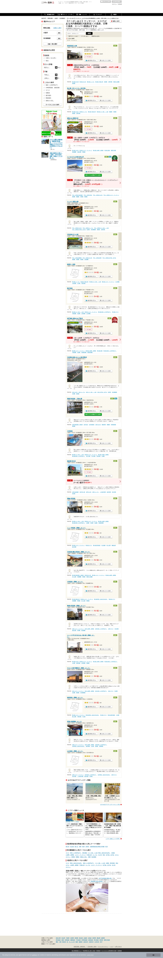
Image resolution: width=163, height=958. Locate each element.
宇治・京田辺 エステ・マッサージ (111, 195)
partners (34, 955)
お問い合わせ (118, 946)
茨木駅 (73, 493)
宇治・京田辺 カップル (88, 228)
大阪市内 (85, 942)
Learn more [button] (90, 955)
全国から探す (57, 28)
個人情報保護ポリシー (77, 950)
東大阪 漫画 (107, 150)
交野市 (87, 846)
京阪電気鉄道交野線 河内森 (97, 846)
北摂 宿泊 (86, 424)
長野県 (94, 938)
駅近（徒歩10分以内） (104, 853)
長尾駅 (73, 113)
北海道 (90, 938)
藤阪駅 (110, 111)
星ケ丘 (76, 846)
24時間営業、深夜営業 (53, 87)
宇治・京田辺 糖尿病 (77, 257)
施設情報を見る (91, 60)
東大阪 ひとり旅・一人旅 (102, 111)
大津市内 (96, 942)
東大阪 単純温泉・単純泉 (78, 575)
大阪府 (85, 938)
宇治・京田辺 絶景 (97, 257)
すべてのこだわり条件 (52, 104)
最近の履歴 (117, 1)
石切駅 (73, 393)
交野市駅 (110, 81)
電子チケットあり (73, 36)
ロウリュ (68, 857)
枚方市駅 (74, 547)
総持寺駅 (109, 492)
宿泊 (104, 855)
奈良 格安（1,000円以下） (101, 691)
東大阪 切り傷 (75, 81)
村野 (80, 846)
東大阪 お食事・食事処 (98, 150)
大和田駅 (74, 283)
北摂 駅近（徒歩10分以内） (78, 746)
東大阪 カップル (90, 81)
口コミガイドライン (103, 946)
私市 (106, 846)
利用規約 (98, 950)
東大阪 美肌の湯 (76, 599)
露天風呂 (84, 853)
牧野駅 (77, 259)
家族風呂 (48, 98)
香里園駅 (74, 152)
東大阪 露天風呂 (96, 545)
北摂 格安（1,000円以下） (101, 628)
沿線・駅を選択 (52, 44)
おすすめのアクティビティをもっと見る (110, 804)
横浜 (57, 942)
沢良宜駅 (117, 628)
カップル (95, 855)
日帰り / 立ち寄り (51, 58)
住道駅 (78, 313)
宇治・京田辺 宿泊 (88, 195)
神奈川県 (58, 938)
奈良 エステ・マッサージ (78, 691)
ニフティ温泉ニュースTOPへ (113, 838)
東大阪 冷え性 (83, 81)
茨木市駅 (114, 492)
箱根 (62, 940)
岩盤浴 (73, 857)
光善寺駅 (79, 152)
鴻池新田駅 (83, 352)
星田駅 (105, 81)
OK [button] (153, 955)
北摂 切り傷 (82, 492)
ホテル (117, 855)
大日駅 (78, 283)
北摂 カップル (95, 492)
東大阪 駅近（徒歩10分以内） (101, 599)
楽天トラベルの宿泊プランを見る (93, 175)
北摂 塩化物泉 (75, 492)
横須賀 (64, 942)
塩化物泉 (93, 857)
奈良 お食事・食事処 (89, 691)
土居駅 (103, 456)
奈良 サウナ (111, 691)
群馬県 (76, 938)
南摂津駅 (78, 663)
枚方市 (67, 846)
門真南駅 (74, 313)
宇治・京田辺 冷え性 (97, 195)
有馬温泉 (67, 940)
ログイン (114, 4)
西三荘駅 (88, 456)
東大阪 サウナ (115, 312)
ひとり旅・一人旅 (93, 853)
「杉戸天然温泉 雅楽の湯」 (105, 878)
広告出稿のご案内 (92, 946)
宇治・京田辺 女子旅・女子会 (79, 229)
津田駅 (114, 111)
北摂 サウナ (111, 628)
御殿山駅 (114, 545)
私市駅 (88, 229)
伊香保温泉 (84, 940)
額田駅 (77, 692)
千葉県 (67, 938)
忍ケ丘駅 (74, 576)
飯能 (77, 942)
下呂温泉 (78, 940)
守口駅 (83, 716)
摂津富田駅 (113, 424)
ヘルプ (111, 946)
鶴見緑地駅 (90, 352)
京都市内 (91, 942)
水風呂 (113, 853)
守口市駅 (93, 456)
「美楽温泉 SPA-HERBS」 (97, 881)
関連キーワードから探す (48, 944)
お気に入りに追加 (106, 60)
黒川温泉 (96, 940)
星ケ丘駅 (109, 545)
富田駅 (73, 426)
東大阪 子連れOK (99, 81)
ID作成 (120, 4)
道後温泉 (90, 940)
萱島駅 (83, 152)
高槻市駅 (104, 424)
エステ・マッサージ (80, 855)
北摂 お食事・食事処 (89, 628)
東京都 (81, 938)
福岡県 (103, 938)
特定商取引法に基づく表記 (89, 950)
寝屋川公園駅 (116, 81)
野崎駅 (78, 600)
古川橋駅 (117, 281)
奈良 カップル (82, 392)
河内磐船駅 (93, 229)
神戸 (101, 942)
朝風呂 (77, 857)
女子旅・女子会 (110, 855)
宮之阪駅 (103, 545)
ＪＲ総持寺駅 (103, 492)
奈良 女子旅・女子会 (102, 392)
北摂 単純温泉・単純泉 (77, 424)
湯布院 (101, 940)
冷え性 (100, 855)
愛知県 (98, 938)
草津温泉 (58, 940)
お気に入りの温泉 (105, 1)
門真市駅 (83, 283)
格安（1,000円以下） (76, 853)
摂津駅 (78, 630)
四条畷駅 (79, 576)
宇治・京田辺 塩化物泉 (77, 195)
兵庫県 (72, 938)
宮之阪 (72, 846)
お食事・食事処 (70, 855)
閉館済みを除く (96, 36)
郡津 (83, 846)
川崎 (60, 942)
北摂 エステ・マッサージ (78, 628)
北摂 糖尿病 (91, 424)
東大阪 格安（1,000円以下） (104, 312)
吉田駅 (87, 523)
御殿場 (80, 942)
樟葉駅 (85, 196)
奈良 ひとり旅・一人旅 (91, 392)
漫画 (89, 857)
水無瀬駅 (86, 259)
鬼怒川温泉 (107, 940)
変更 (59, 33)
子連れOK (89, 855)
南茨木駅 (74, 630)
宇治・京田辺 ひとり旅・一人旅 (101, 228)
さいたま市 (72, 942)
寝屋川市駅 (113, 150)
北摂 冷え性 (98, 424)
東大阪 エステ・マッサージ (86, 150)
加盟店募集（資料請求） (80, 946)
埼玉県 (63, 938)
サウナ (67, 853)
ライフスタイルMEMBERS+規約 (109, 950)
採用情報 (120, 950)
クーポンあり (84, 36)
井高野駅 (101, 746)
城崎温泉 (72, 940)
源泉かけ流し (83, 857)
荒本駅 (91, 523)
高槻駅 (108, 424)
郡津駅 (73, 83)
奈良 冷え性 (75, 392)
